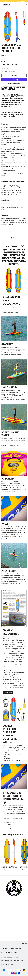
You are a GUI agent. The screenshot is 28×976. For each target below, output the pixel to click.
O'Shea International (11, 948)
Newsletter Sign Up (10, 958)
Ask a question (6, 232)
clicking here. (10, 224)
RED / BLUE (6, 64)
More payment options (14, 83)
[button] (24, 14)
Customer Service (9, 953)
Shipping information (8, 228)
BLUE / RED (14, 64)
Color (3, 61)
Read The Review (8, 692)
